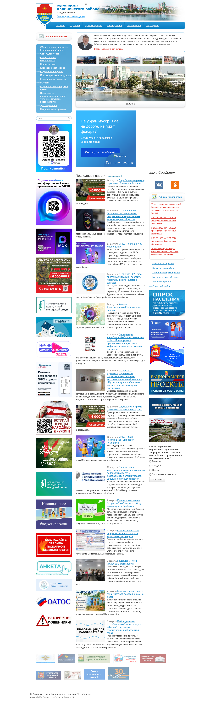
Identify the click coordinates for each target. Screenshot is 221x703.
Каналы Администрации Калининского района (123, 307)
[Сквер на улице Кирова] (86, 63)
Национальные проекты (53, 109)
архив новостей (114, 176)
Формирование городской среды (54, 88)
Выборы (44, 82)
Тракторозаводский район (166, 272)
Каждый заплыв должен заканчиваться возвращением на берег (125, 594)
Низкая (156, 470)
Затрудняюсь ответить (164, 474)
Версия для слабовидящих (71, 16)
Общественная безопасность (48, 59)
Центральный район (163, 263)
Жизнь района (114, 25)
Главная (60, 25)
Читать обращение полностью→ (109, 49)
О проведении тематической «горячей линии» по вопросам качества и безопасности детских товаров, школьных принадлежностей (126, 473)
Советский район (161, 286)
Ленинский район (161, 281)
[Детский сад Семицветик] (174, 63)
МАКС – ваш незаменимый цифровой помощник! (120, 439)
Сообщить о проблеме (100, 152)
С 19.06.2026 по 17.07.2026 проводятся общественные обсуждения (163, 241)
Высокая (156, 461)
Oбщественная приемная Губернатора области (54, 48)
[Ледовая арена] (130, 63)
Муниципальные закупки (53, 79)
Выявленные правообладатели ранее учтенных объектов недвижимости (53, 97)
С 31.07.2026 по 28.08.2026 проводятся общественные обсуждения (163, 220)
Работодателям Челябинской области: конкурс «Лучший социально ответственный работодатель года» (124, 627)
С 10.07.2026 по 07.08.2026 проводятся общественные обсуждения (163, 231)
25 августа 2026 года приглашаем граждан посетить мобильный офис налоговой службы (124, 278)
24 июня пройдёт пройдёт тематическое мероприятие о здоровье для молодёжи (164, 251)
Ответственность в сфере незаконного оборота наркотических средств (123, 533)
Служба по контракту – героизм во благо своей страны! (125, 182)
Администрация (93, 25)
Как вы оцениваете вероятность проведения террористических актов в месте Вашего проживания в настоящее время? (165, 452)
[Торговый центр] (152, 63)
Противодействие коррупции (55, 75)
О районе (75, 25)
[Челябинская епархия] (108, 63)
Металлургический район (165, 277)
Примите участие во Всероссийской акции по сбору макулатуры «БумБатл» (124, 503)
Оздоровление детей (51, 71)
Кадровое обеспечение (52, 67)
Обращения (152, 25)
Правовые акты (48, 64)
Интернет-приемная (56, 36)
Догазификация (48, 105)
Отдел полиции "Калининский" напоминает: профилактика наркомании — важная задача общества (123, 215)
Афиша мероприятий (170, 197)
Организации (134, 25)
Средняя (156, 465)
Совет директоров (49, 53)
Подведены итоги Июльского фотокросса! (122, 562)
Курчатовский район (163, 268)
